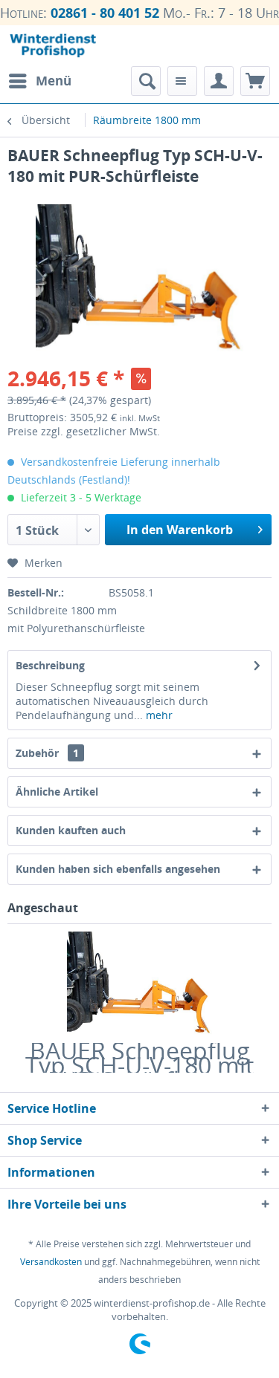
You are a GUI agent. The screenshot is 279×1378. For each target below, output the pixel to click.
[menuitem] (39, 81)
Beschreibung (50, 665)
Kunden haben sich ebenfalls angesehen (118, 869)
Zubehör (47, 753)
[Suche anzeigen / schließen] (146, 81)
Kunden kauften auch (71, 830)
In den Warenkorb (179, 529)
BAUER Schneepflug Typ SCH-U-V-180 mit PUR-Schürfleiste (139, 1058)
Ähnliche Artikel (57, 791)
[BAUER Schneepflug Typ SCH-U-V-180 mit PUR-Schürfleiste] (139, 984)
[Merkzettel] (182, 81)
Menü (53, 80)
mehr (158, 715)
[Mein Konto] (219, 81)
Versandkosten (51, 1261)
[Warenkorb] (255, 81)
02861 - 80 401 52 (105, 13)
